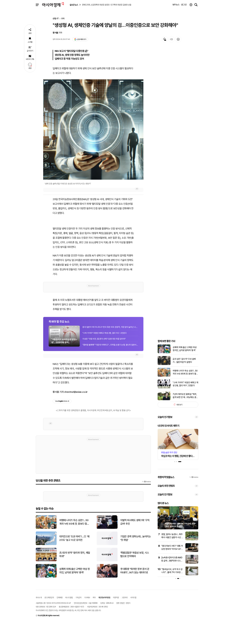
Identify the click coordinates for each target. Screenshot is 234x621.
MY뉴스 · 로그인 (180, 4)
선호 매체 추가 (81, 39)
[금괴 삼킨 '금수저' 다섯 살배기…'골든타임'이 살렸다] (164, 364)
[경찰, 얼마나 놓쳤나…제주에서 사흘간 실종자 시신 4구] (191, 540)
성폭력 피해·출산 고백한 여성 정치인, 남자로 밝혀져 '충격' (184, 348)
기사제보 (87, 597)
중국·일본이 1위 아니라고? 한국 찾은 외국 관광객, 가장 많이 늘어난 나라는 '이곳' (110, 327)
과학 (63, 19)
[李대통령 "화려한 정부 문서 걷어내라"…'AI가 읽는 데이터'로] (107, 577)
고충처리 (125, 597)
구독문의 (78, 597)
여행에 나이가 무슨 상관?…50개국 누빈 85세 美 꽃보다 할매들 (185, 372)
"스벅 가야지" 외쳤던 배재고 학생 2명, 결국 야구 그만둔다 (104, 333)
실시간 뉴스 (74, 5)
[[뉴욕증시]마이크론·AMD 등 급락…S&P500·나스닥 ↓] (191, 563)
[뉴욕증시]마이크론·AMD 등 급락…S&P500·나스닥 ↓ (172, 560)
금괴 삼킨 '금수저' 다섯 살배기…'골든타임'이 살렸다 (184, 360)
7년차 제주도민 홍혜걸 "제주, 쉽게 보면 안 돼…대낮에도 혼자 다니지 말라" (185, 396)
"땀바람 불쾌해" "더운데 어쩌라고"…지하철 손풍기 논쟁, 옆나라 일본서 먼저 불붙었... (110, 345)
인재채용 (60, 597)
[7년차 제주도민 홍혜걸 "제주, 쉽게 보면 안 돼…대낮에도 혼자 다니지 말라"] (164, 400)
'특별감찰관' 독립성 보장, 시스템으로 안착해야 (134, 554)
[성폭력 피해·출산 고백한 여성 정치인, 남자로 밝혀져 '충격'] (164, 353)
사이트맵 (133, 597)
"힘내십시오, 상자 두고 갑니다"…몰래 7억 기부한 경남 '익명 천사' (172, 572)
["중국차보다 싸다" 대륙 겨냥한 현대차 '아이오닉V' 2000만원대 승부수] (191, 551)
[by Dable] (146, 481)
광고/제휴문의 (49, 597)
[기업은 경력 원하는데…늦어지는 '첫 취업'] (107, 544)
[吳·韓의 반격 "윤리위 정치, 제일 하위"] (46, 561)
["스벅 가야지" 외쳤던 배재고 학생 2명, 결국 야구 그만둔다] (164, 388)
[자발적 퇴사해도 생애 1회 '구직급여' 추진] (107, 528)
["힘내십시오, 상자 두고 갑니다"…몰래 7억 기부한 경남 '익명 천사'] (191, 575)
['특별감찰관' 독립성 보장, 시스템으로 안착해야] (107, 561)
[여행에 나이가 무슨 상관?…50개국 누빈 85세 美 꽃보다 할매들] (164, 376)
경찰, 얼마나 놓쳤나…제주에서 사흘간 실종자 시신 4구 (172, 537)
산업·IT (56, 19)
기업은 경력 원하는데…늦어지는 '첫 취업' (135, 538)
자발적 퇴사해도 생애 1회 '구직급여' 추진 (134, 522)
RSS (94, 597)
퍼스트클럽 (69, 597)
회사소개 (39, 597)
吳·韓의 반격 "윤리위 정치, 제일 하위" (74, 554)
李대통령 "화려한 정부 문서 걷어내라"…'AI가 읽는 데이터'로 (134, 570)
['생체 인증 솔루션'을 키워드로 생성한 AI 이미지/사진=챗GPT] (93, 129)
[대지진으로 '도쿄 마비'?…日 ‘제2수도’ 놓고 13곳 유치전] (46, 544)
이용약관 (116, 597)
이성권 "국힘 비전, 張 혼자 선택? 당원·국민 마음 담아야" (104, 339)
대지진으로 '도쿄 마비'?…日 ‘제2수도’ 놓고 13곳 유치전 (74, 538)
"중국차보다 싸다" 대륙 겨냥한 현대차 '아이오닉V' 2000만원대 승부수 (172, 549)
